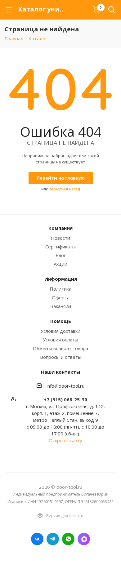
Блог (61, 255)
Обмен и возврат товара (60, 348)
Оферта (60, 297)
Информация (60, 279)
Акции (60, 264)
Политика (60, 289)
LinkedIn (84, 539)
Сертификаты (60, 246)
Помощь (60, 321)
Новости (60, 238)
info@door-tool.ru (65, 386)
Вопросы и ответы (60, 357)
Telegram (53, 539)
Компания (60, 228)
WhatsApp (68, 539)
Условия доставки (60, 331)
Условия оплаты (60, 339)
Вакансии (60, 306)
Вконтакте (37, 539)
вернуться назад (64, 189)
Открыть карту (65, 440)
